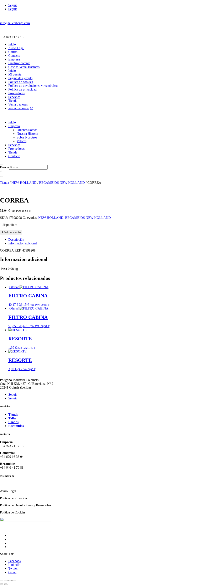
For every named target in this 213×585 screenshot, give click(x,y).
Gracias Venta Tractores (24, 67)
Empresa (14, 59)
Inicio (12, 44)
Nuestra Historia (27, 133)
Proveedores (16, 93)
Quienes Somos (27, 130)
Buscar (4, 167)
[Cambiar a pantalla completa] (5, 580)
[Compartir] (10, 580)
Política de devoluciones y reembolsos (33, 85)
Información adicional (22, 243)
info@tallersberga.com (15, 23)
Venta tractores (18, 104)
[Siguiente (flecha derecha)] (5, 584)
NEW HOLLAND (24, 182)
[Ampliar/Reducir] (1, 580)
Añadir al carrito (11, 232)
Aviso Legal (16, 48)
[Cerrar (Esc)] (14, 580)
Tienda (12, 100)
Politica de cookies (20, 82)
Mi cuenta (14, 74)
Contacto (14, 55)
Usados (13, 422)
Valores (21, 141)
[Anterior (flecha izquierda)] (1, 584)
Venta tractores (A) (20, 108)
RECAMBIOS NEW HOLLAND (62, 182)
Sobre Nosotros (27, 137)
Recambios (16, 426)
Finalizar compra (19, 63)
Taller (12, 418)
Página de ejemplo (20, 78)
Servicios (14, 97)
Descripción (16, 239)
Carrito (12, 52)
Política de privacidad (22, 89)
